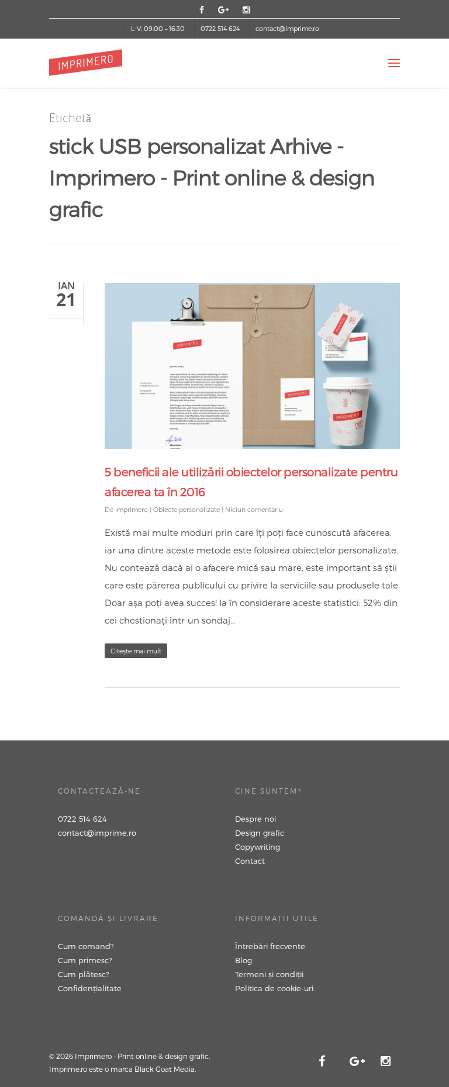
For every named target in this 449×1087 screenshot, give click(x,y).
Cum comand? (86, 946)
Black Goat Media (164, 1069)
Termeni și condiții (269, 974)
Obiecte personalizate (186, 509)
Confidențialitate (90, 988)
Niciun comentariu (254, 509)
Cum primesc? (85, 960)
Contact (250, 861)
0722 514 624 (220, 28)
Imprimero (131, 509)
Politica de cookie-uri (274, 988)
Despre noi (255, 818)
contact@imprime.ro (287, 28)
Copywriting (257, 846)
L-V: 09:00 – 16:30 (158, 28)
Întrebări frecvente (270, 946)
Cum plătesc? (83, 974)
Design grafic (259, 832)
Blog (243, 960)
